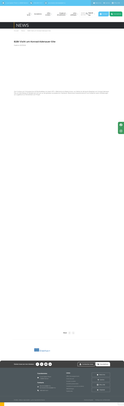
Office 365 (102, 385)
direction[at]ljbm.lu (45, 386)
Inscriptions (38, 14)
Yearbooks (69, 391)
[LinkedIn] (50, 364)
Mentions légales (88, 400)
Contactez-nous (87, 364)
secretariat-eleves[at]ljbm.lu (56, 3)
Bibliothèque (70, 388)
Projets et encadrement (61, 14)
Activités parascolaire (72, 383)
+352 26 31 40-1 (38, 3)
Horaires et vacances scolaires (75, 386)
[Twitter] (73, 333)
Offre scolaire (47, 14)
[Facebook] (69, 333)
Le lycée (28, 14)
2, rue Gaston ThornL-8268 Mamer (45, 377)
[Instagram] (121, 131)
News (23, 31)
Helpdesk (102, 390)
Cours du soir (70, 378)
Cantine (102, 380)
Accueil (16, 31)
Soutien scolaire (71, 381)
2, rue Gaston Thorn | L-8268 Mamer (17, 3)
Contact (105, 14)
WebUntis (102, 374)
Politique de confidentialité (102, 400)
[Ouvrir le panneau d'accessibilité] (2, 404)
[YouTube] (46, 364)
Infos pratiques (73, 14)
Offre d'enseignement (72, 376)
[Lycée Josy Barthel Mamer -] (12, 14)
